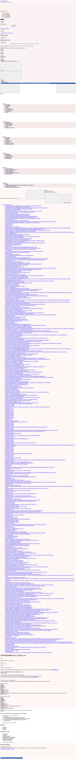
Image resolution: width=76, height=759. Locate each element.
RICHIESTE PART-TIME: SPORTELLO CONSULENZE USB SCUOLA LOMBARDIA (22, 611)
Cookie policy (5, 733)
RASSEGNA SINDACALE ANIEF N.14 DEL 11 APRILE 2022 (17, 539)
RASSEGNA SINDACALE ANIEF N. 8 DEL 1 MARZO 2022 (17, 600)
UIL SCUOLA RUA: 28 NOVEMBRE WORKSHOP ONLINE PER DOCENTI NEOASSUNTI (24, 350)
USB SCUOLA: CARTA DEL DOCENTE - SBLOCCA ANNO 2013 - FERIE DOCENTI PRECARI (24, 366)
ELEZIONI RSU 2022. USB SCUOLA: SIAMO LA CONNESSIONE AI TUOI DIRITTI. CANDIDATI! (25, 626)
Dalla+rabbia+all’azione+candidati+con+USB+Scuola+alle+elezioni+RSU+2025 (20, 305)
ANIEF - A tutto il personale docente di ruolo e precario (15, 394)
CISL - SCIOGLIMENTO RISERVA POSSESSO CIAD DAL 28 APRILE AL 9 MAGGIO (22, 218)
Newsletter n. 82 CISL (9, 449)
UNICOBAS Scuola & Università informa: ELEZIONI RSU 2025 (17, 297)
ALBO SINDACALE (49, 191)
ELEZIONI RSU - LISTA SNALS (11, 559)
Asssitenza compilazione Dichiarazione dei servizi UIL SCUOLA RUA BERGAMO (21, 395)
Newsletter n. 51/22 (9, 513)
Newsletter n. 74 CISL (9, 454)
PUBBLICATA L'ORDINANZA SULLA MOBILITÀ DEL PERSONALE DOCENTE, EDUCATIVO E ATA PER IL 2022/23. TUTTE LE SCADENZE (34, 598)
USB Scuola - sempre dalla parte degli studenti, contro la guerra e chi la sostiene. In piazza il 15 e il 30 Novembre (26, 338)
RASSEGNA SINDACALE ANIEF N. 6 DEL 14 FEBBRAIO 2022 (18, 608)
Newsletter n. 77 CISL (9, 458)
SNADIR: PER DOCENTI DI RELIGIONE (13, 261)
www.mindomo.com (4, 696)
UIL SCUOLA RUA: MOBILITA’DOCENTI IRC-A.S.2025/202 (17, 262)
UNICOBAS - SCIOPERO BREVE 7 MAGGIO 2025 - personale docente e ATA (20, 217)
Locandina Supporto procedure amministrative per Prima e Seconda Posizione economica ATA (23, 236)
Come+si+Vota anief (9, 224)
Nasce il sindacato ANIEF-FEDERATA (12, 380)
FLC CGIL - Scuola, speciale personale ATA (13, 333)
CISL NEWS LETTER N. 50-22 (11, 516)
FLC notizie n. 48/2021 (9, 648)
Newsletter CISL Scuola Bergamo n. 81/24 (13, 321)
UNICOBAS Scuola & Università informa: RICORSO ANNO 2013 (18, 324)
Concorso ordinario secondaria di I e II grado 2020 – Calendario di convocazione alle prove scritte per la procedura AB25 (28, 595)
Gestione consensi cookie (7, 740)
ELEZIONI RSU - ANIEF (10, 315)
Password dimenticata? (4, 28)
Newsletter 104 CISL (9, 413)
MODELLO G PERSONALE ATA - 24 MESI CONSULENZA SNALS (19, 462)
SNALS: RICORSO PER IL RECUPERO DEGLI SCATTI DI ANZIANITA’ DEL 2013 (22, 374)
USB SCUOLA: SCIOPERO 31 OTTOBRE (13, 362)
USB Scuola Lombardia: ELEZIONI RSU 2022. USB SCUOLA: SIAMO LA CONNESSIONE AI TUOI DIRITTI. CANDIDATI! (30, 620)
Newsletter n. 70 (8, 474)
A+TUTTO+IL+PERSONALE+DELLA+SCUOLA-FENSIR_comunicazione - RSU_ (21, 290)
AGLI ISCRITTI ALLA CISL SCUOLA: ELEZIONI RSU (16, 548)
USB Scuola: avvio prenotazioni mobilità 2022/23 (14, 591)
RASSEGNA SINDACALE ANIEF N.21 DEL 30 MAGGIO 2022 (18, 480)
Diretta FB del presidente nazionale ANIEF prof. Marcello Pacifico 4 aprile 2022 (20, 558)
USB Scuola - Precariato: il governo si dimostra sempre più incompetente (19, 573)
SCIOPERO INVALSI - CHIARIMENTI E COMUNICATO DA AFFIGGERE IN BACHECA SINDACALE (26, 207)
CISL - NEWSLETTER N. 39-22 (11, 536)
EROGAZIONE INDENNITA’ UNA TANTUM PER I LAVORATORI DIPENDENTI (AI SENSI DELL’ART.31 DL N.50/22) (29, 467)
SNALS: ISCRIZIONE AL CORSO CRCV (13, 378)
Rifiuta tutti (10, 671)
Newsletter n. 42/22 (9, 526)
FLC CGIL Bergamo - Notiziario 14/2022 (13, 457)
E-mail (13, 43)
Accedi (2, 19)
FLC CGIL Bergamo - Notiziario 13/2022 (13, 468)
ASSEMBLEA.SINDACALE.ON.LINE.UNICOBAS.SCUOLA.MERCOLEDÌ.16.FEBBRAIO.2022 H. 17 (26, 618)
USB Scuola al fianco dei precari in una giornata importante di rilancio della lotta (20, 369)
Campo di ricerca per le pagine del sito (7, 198)
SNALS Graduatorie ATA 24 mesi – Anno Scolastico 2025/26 (16, 220)
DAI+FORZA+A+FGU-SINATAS (12, 284)
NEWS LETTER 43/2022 (10, 527)
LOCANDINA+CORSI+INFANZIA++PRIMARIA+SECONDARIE (18, 283)
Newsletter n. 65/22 (9, 484)
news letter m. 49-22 (9, 515)
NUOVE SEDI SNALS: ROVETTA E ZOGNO (14, 368)
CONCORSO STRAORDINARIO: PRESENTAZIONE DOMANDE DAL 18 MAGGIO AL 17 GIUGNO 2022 (27, 488)
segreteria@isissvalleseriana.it (19, 718)
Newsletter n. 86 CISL (9, 443)
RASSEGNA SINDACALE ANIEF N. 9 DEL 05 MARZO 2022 (17, 582)
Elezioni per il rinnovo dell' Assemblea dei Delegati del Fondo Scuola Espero (19, 525)
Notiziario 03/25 (8, 225)
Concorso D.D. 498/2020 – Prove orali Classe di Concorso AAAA (17, 602)
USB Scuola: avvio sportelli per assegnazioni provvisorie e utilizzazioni (18, 453)
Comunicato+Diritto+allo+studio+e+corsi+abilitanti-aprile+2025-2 (17, 214)
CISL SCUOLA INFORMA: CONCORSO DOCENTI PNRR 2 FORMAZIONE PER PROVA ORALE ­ (25, 259)
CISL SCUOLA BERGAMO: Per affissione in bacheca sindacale (17, 649)
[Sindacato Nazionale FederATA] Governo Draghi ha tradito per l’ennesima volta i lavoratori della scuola (25, 585)
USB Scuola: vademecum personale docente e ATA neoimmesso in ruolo (18, 403)
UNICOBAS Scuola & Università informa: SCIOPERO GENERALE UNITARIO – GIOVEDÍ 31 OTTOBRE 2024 (27, 359)
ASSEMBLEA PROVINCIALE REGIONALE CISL (15, 316)
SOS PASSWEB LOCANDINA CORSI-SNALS (14, 396)
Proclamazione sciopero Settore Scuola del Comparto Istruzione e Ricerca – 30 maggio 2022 (22, 500)
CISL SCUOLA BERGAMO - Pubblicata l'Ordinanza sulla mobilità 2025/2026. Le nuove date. (23, 269)
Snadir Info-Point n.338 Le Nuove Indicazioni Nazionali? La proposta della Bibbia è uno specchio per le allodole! (26, 258)
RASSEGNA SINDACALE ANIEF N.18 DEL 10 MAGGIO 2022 (18, 483)
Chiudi (2, 52)
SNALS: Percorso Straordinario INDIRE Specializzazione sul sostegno (18, 208)
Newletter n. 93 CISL (9, 436)
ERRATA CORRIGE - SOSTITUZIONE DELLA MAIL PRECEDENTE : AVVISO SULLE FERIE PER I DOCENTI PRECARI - (30, 472)
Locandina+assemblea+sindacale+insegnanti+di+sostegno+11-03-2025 (18, 270)
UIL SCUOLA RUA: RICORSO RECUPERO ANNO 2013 (16, 370)
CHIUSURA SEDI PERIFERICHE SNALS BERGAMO (16, 421)
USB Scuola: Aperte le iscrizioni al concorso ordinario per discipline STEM (19, 583)
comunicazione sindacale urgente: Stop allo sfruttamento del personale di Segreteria (20, 504)
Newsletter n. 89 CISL (9, 440)
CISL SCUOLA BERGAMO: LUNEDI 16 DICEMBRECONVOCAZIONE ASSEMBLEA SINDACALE (25, 325)
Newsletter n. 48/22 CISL (10, 523)
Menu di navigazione (67, 202)
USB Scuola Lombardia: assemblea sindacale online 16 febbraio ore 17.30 (19, 615)
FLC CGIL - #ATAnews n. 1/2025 (11, 298)
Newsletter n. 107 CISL (9, 408)
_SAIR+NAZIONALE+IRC (10, 256)
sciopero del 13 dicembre (10, 322)
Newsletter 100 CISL (9, 418)
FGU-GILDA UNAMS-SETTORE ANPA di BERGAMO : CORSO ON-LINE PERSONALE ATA (24, 510)
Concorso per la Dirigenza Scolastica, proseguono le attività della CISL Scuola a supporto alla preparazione (25, 532)
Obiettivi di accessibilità (7, 739)
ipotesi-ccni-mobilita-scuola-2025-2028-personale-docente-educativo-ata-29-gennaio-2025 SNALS (23, 289)
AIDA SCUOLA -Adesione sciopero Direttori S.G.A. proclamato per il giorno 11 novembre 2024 (23, 341)
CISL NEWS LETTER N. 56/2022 (12, 505)
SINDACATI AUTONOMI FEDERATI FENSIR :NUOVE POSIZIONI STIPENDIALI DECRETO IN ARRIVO (27, 340)
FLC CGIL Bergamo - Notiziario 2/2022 (12, 621)
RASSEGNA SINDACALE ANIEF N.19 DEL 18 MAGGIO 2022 (18, 495)
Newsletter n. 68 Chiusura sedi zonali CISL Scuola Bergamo (16, 475)
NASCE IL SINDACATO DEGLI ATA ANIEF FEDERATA (17, 381)
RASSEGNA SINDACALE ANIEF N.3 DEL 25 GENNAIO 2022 (18, 627)
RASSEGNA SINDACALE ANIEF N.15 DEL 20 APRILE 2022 (17, 533)
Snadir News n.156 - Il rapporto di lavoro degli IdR (14, 554)
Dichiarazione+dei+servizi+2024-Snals (12, 393)
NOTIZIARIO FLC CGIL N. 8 (11, 518)
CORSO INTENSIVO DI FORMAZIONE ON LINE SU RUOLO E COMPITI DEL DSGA (23, 397)
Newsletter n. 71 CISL (9, 471)
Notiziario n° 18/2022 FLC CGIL (11, 420)
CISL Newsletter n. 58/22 (10, 502)
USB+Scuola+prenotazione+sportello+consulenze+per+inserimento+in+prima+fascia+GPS (22, 222)
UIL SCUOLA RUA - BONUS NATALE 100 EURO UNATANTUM (18, 332)
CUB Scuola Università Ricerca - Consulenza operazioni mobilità (17, 257)
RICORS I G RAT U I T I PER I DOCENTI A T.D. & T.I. (16, 384)
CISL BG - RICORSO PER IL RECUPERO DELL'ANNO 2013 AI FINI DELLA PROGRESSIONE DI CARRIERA (28, 382)
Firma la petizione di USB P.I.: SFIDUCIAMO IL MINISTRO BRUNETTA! (20, 616)
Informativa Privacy (6, 736)
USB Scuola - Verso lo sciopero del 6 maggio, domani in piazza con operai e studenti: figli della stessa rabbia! (25, 524)
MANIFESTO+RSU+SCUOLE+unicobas (13, 271)
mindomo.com (3, 683)
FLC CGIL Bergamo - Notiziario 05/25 (12, 209)
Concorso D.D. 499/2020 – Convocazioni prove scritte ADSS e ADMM (18, 590)
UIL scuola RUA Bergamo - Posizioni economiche (14, 339)
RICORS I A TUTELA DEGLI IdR (12, 389)
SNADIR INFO (8, 245)
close (2, 93)
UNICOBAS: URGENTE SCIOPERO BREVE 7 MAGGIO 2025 (18, 206)
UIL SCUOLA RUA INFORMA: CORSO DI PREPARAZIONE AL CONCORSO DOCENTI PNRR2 (25, 304)
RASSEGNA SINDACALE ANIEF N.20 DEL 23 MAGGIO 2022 (18, 490)
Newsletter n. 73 (8, 466)
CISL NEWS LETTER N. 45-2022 (12, 520)
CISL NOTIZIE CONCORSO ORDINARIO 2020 (15, 568)
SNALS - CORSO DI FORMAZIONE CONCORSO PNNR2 (17, 288)
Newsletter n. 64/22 (9, 489)
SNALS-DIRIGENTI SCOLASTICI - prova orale (14, 281)
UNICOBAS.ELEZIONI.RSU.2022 (12, 646)
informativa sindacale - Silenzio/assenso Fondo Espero (15, 274)
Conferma (6, 82)
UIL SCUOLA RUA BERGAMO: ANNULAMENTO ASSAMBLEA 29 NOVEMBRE (22, 345)
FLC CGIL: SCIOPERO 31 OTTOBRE (13, 356)
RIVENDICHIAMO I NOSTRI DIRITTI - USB (14, 365)
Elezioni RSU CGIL (9, 223)
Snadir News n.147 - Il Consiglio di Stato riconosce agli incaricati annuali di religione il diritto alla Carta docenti (26, 572)
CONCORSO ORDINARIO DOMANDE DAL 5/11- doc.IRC (17, 347)
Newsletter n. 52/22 (9, 509)
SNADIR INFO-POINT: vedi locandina (12, 266)
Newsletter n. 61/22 (9, 494)
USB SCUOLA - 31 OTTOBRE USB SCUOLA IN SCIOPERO (17, 364)
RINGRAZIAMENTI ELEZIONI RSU (12, 541)
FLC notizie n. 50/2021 (9, 645)
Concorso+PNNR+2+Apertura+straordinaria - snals (15, 311)
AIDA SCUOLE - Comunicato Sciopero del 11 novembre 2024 (17, 346)
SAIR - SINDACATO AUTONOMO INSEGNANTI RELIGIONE (18, 379)
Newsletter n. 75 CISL (9, 460)
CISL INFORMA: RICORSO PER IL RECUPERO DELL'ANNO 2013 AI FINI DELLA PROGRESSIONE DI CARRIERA (29, 377)
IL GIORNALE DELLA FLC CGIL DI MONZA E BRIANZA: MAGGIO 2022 (20, 476)
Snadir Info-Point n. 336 (9, 260)
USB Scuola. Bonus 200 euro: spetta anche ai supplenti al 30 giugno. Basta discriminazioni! (22, 435)
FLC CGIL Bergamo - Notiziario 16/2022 (13, 433)
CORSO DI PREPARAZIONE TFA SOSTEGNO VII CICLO (17, 544)
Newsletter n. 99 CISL (9, 424)
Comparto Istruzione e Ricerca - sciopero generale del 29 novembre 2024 (19, 327)
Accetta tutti (18, 671)
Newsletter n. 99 (8, 419)
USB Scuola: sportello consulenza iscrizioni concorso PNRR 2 (17, 320)
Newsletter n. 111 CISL (9, 404)
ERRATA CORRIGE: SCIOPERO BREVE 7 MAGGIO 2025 (17, 215)
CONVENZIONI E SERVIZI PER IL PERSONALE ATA (16, 367)
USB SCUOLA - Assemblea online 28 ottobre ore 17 (15, 360)
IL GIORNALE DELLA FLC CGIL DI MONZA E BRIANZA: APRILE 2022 (20, 501)
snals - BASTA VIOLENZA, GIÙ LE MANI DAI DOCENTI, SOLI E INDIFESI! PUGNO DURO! (24, 275)
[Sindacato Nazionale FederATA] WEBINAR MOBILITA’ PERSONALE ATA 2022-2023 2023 (23, 574)
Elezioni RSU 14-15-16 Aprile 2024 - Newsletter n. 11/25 (16, 241)
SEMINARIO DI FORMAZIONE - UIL (13, 306)
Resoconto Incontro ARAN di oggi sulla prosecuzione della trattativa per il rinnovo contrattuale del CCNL (25, 431)
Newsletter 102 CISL (9, 416)
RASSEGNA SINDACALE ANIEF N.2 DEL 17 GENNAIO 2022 (18, 633)
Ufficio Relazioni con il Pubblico (9, 737)
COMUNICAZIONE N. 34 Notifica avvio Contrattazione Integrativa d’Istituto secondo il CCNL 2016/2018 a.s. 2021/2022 (28, 652)
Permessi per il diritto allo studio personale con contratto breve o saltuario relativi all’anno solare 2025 (24, 308)
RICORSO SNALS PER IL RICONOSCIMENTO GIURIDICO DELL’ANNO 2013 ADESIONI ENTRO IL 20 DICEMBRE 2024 (30, 314)
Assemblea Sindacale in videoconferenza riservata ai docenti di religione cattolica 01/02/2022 (22, 628)
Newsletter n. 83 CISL (9, 450)
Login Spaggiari (31, 45)
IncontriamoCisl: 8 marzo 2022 (11, 586)
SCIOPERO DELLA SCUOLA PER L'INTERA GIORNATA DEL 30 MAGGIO (21, 496)
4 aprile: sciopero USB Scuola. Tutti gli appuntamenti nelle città (17, 239)
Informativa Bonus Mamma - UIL (11, 323)
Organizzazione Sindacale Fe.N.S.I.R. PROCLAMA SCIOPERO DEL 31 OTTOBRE (21, 361)
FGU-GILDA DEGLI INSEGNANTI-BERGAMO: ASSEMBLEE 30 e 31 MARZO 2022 (22, 569)
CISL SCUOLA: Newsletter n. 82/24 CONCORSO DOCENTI (17, 307)
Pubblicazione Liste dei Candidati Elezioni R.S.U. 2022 (15, 563)
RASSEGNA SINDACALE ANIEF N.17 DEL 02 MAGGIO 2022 (18, 508)
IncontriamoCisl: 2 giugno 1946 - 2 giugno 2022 (14, 479)
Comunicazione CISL (9, 546)
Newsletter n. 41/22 (9, 534)
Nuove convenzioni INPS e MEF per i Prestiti (13, 398)
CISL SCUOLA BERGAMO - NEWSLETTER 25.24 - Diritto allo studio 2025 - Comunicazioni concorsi (25, 358)
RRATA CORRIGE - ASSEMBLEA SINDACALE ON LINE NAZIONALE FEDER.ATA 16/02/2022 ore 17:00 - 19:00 (28, 609)
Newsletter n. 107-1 (9, 407)
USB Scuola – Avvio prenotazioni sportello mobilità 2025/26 (16, 277)
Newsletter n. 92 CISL (9, 434)
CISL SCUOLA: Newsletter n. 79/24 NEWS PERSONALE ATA (17, 342)
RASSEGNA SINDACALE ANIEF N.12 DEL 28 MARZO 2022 (17, 556)
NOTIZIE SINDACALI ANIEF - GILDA (13, 401)
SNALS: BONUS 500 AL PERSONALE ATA (14, 373)
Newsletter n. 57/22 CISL (10, 503)
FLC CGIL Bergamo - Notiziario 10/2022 (13, 498)
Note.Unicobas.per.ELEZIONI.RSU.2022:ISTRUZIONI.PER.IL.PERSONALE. (20, 619)
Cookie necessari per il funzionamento (7, 680)
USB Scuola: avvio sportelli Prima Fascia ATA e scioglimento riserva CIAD (19, 212)
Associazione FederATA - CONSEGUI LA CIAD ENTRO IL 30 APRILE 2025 (20, 231)
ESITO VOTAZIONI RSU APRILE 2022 (13, 542)
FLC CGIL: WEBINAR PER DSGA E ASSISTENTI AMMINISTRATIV (19, 255)
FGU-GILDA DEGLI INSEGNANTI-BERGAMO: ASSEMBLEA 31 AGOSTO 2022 (21, 402)
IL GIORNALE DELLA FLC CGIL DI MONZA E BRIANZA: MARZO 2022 (20, 552)
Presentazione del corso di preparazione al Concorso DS (15, 577)
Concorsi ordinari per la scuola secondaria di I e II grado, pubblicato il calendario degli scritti (22, 587)
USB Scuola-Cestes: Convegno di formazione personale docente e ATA (18, 310)
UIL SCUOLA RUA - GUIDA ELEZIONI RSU (14, 237)
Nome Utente (14, 25)
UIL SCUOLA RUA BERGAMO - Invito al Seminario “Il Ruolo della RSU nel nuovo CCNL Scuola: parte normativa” (27, 330)
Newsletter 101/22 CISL (9, 417)
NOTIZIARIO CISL (9, 538)
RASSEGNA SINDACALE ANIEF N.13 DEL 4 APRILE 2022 (17, 545)
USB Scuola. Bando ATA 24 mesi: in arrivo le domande (15, 531)
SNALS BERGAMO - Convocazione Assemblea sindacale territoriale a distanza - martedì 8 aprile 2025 (24, 240)
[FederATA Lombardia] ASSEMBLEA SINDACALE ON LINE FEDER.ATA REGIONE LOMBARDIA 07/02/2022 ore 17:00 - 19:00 (31, 622)
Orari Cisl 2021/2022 (9, 651)
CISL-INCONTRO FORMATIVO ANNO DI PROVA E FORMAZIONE (19, 387)
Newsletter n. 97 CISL (9, 423)
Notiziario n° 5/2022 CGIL (10, 570)
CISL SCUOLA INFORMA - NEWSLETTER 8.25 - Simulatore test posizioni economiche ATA (23, 263)
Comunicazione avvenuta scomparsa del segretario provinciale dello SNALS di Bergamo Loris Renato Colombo (26, 426)
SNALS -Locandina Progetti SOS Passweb (13, 386)
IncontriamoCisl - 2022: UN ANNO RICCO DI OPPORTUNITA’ (17, 605)
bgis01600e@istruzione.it (15, 717)
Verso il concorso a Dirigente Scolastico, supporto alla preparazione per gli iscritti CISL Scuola (23, 601)
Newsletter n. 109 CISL (9, 405)
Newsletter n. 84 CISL (9, 448)
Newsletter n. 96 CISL (9, 428)
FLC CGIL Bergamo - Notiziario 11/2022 (13, 485)
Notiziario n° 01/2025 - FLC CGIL (11, 273)
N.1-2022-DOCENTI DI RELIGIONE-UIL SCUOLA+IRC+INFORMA (19, 634)
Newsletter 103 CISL (9, 415)
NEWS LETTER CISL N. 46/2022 (12, 521)
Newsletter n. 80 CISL (9, 451)
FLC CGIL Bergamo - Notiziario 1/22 (12, 635)
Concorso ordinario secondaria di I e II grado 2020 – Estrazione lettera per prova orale (21, 564)
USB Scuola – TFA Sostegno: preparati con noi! (14, 528)
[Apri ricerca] (66, 88)
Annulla (2, 82)
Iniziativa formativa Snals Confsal (11, 631)
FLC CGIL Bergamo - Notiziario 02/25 (12, 254)
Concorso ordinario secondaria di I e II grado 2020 (14, 565)
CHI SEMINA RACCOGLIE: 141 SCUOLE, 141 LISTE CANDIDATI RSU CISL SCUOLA (23, 592)
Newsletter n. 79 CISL (9, 456)
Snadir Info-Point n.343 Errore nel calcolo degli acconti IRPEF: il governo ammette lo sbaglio (22, 248)
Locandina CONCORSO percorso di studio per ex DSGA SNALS (17, 234)
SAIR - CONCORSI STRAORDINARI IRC (13, 309)
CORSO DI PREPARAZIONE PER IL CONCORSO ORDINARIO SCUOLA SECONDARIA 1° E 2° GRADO (27, 610)
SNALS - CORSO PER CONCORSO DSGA (14, 291)
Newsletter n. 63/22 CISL (10, 491)
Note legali (5, 734)
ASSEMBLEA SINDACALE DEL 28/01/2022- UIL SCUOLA (17, 632)
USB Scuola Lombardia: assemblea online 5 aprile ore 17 (16, 557)
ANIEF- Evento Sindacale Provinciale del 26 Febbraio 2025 (16, 276)
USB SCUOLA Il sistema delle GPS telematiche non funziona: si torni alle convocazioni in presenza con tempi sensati (27, 406)
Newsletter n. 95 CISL (9, 425)
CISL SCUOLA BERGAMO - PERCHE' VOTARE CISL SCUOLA (18, 551)
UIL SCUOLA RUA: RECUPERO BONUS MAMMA (15, 296)
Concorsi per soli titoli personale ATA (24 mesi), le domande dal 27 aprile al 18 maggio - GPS (22, 543)
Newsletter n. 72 (8, 469)
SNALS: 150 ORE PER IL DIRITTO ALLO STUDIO (15, 357)
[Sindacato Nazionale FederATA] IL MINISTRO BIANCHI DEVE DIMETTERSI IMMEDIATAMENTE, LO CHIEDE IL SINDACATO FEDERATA (34, 638)
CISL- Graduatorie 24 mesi (10, 219)
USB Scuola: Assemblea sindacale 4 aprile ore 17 (14, 560)
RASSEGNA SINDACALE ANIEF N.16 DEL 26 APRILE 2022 (17, 519)
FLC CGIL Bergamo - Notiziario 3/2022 (12, 597)
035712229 (7, 716)
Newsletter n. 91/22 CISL (10, 437)
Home (46, 190)
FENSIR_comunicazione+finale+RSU (12, 285)
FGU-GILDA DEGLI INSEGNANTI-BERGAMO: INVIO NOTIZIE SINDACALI (21, 216)
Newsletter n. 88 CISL (9, 441)
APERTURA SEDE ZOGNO (11, 637)
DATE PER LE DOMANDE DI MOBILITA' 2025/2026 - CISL (17, 272)
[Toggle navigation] (9, 88)
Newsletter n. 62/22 (9, 497)
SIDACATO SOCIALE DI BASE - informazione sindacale (16, 265)
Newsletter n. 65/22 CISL (10, 478)
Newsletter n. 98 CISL (9, 422)
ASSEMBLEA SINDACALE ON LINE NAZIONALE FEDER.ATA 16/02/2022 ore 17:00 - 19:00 (24, 613)
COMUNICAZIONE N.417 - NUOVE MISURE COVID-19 (17, 562)
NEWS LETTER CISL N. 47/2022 (12, 522)
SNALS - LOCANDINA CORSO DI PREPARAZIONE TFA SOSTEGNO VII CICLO (22, 540)
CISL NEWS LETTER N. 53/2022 (12, 507)
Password (13, 26)
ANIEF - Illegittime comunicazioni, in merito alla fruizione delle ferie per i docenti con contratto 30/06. (24, 312)
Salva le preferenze (9, 708)
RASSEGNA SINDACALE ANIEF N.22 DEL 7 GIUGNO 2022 (17, 473)
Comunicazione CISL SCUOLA (11, 388)
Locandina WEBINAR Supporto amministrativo (14, 235)
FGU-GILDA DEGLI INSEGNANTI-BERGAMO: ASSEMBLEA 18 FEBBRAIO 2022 (22, 614)
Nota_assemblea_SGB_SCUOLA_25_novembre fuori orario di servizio (18, 329)
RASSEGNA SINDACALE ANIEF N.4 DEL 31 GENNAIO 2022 (18, 623)
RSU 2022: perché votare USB (11, 549)
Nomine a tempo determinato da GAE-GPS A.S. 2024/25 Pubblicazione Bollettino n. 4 (21, 399)
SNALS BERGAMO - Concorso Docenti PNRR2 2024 (15, 319)
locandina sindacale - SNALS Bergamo (12, 226)
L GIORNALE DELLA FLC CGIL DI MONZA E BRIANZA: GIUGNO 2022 (20, 442)
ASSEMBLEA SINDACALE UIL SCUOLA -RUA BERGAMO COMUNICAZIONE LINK (23, 624)
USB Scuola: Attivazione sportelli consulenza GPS (14, 514)
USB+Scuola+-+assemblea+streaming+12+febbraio (15, 286)
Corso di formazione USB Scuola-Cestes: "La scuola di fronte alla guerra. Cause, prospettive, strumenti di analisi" (26, 566)
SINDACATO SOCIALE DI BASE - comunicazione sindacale (17, 252)
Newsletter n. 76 (8, 465)
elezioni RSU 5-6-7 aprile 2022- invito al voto (13, 547)
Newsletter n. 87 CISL (9, 432)
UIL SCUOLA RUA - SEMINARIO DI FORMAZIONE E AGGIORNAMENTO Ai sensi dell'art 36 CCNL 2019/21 (27, 230)
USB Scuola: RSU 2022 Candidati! (12, 650)
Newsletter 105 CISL (9, 410)
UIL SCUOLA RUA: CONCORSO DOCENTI (14, 363)
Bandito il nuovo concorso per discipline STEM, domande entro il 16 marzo (19, 594)
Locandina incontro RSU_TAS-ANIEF (12, 390)
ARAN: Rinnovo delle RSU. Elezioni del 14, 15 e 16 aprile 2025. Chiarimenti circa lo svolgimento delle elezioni (26, 295)
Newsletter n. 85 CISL (9, 447)
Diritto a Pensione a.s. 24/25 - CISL (12, 385)
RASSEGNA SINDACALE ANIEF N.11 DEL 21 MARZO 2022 (17, 567)
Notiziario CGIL (8, 477)
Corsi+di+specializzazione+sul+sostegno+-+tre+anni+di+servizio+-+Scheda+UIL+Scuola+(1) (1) (23, 205)
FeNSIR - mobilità (8, 253)
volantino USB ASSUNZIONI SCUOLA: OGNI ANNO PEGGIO (18, 400)
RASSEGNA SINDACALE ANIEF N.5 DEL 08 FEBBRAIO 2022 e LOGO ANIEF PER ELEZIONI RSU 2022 (27, 617)
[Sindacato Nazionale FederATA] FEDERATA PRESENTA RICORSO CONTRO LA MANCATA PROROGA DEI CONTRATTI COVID (32, 639)
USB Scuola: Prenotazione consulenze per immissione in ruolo (17, 438)
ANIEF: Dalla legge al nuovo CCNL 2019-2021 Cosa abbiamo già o (18, 375)
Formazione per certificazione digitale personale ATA (15, 352)
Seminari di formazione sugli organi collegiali (13, 603)
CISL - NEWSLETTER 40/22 (11, 537)
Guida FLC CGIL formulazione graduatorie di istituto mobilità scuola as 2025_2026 (21, 247)
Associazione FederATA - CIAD (11, 213)
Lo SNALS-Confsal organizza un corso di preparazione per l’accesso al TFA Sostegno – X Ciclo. (23, 211)
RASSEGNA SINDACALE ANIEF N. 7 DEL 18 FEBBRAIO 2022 (18, 604)
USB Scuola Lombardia (9, 414)
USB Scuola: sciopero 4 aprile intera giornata (13, 243)
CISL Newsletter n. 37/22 (10, 530)
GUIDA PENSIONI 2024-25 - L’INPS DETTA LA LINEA (16, 383)
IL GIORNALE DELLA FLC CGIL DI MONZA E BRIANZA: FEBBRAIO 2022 (21, 596)
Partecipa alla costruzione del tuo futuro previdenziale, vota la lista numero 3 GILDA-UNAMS (23, 511)
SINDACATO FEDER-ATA (10, 287)
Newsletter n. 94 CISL (9, 429)
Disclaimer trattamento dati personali (7, 748)
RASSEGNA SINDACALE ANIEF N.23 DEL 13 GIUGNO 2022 (18, 470)
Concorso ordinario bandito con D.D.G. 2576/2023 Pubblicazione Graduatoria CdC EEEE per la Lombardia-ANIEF (27, 392)
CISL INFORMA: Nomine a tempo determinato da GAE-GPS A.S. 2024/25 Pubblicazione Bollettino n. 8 (25, 376)
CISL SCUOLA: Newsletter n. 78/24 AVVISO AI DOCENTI (17, 344)
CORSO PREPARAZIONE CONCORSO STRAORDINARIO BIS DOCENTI (20, 493)
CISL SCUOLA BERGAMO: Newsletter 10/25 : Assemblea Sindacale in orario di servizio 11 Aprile (24, 251)
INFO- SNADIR (8, 250)
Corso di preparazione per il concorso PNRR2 (14, 335)
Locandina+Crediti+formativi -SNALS (12, 244)
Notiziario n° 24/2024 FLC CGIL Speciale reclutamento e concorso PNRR (19, 313)
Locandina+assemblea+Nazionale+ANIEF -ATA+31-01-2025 (17, 293)
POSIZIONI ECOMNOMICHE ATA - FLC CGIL (14, 267)
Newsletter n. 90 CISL (9, 439)
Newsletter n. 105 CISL (9, 412)
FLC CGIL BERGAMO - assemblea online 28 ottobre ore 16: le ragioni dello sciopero (21, 353)
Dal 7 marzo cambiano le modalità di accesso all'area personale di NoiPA (19, 606)
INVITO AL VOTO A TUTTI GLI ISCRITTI (14, 561)
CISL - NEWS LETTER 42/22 (11, 529)
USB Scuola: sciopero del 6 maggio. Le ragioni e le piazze (16, 506)
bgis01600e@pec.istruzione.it (15, 719)
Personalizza (3, 671)
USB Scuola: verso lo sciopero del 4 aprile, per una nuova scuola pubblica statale (20, 249)
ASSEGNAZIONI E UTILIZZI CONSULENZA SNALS (16, 464)
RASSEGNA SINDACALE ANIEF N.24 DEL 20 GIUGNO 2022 (18, 461)
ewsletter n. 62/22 (8, 492)
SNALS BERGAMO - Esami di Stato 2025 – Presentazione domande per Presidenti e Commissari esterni (25, 242)
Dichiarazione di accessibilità (8, 738)
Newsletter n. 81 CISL (9, 452)
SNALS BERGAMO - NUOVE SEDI (12, 317)
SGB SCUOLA (8, 636)
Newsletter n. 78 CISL (9, 455)
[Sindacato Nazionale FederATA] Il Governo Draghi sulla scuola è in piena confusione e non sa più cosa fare (25, 647)
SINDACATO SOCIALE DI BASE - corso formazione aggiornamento (18, 238)
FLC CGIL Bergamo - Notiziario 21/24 (12, 337)
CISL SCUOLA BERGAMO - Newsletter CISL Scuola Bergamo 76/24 (18, 355)
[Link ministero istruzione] (5, 2)
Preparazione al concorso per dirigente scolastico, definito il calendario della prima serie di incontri (23, 588)
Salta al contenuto (3, 0)
